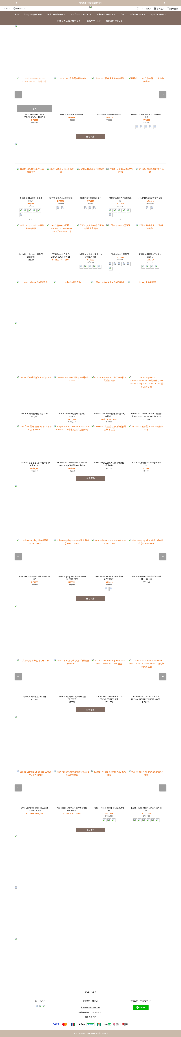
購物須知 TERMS (114, 21)
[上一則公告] (16, 3)
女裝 (122, 14)
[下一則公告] (165, 3)
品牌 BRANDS (136, 14)
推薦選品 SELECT (105, 14)
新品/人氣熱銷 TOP (33, 14)
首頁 (17, 14)
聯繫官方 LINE (94, 21)
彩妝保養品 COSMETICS (68, 21)
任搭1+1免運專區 (55, 14)
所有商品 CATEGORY (80, 14)
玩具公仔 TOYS (157, 14)
